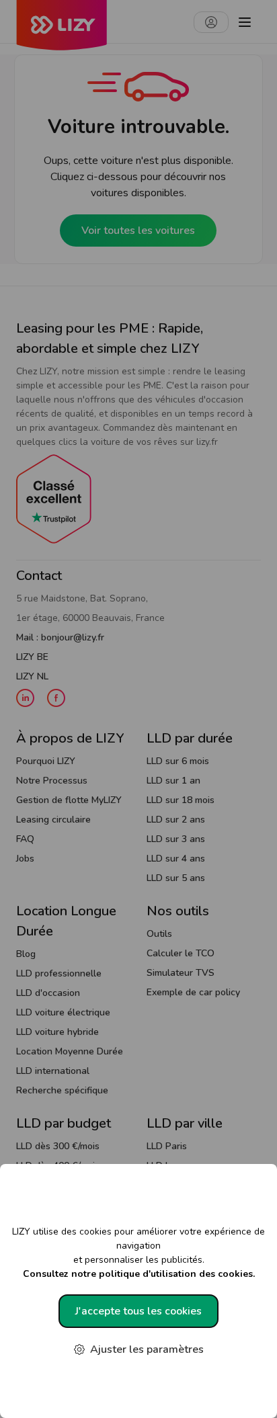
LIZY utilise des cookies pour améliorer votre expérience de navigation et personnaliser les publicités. (138, 1252)
